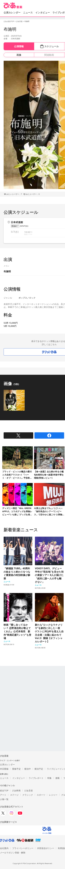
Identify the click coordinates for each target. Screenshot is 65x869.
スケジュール (51, 46)
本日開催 (4, 768)
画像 (18, 55)
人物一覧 (4, 799)
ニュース (28, 12)
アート (3, 794)
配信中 (27, 768)
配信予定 (39, 768)
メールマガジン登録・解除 (12, 852)
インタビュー (42, 12)
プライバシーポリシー (22, 848)
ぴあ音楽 (19, 21)
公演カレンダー (7, 764)
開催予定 (16, 768)
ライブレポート (36, 778)
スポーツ (41, 794)
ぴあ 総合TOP (9, 21)
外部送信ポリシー (45, 848)
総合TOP (4, 790)
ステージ (14, 794)
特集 (49, 778)
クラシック (27, 794)
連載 (57, 778)
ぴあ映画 (16, 790)
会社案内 (4, 848)
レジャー (53, 794)
